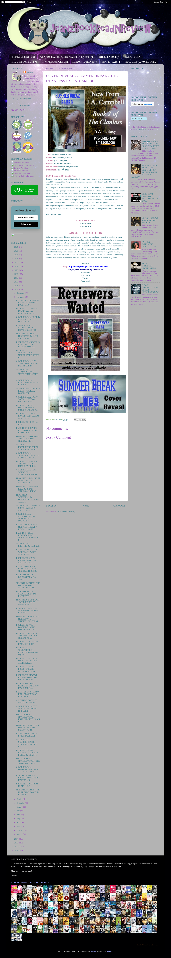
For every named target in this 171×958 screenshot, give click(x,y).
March (19, 826)
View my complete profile (21, 98)
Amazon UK (85, 226)
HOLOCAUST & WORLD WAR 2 (140, 61)
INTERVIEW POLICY (109, 56)
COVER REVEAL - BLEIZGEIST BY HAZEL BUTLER (27, 382)
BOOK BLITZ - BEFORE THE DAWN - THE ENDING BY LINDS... (26, 463)
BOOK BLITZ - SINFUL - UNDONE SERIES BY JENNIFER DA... (26, 560)
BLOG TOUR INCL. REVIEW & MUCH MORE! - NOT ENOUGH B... (27, 536)
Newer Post (52, 505)
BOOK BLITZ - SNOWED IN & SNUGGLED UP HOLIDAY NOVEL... (28, 344)
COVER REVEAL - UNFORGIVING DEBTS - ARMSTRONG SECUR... (27, 447)
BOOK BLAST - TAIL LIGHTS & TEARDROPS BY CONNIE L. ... (27, 685)
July (18, 810)
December (21, 293)
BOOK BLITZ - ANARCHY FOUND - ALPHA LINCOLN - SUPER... (27, 311)
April (19, 822)
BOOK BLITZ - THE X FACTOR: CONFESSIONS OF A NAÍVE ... (27, 415)
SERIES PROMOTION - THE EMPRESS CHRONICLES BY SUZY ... (28, 792)
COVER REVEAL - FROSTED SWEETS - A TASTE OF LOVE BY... (27, 769)
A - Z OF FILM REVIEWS (85, 61)
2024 (16, 254)
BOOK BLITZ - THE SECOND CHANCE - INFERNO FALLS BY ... (27, 407)
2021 (16, 266)
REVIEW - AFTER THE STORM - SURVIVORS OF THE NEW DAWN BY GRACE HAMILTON (144, 171)
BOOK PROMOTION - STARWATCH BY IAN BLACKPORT (26, 593)
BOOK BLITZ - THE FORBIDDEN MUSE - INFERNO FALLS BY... (26, 627)
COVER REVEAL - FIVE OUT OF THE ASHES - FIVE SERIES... (26, 708)
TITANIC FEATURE (111, 61)
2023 (16, 258)
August (20, 807)
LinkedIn (85, 275)
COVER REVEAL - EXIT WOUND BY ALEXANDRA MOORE (26, 472)
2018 (16, 278)
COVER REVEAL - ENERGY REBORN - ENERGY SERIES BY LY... (28, 319)
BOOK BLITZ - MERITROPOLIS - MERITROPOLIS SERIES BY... (27, 354)
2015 (16, 289)
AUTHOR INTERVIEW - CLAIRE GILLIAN (149, 244)
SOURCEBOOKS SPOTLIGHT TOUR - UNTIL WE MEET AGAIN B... (28, 718)
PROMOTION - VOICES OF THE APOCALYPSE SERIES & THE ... (27, 438)
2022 (16, 262)
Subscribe (26, 224)
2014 (16, 839)
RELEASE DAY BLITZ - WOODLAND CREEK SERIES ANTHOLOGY (26, 568)
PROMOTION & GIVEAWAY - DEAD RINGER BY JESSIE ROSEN (28, 602)
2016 (16, 285)
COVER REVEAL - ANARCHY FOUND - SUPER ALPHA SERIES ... (27, 373)
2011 (16, 850)
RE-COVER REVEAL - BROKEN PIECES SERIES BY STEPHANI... (28, 777)
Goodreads (85, 281)
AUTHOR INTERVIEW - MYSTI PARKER (149, 265)
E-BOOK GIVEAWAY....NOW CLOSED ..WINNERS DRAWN (150, 288)
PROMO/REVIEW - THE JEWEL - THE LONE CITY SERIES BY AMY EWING (150, 145)
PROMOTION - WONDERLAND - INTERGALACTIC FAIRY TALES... (27, 498)
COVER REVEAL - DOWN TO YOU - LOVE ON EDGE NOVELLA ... (27, 399)
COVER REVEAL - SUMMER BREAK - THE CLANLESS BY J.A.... (27, 455)
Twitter (85, 278)
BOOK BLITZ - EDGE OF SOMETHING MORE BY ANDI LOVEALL (27, 660)
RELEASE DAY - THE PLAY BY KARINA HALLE (28, 734)
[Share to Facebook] (82, 420)
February (20, 830)
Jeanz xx (29, 72)
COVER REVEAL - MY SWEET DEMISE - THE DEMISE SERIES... (27, 363)
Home (86, 505)
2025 (16, 251)
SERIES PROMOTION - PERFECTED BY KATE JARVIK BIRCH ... (27, 336)
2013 (16, 842)
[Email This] (75, 420)
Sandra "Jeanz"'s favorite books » (148, 945)
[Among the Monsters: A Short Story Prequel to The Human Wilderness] (155, 924)
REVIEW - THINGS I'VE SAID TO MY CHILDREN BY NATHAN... (27, 610)
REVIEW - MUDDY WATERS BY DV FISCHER (150, 220)
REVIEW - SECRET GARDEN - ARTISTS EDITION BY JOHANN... (27, 327)
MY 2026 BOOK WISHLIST (55, 61)
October (20, 799)
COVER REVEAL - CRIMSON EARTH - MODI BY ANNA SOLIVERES (25, 517)
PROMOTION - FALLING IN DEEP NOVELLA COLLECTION (28, 480)
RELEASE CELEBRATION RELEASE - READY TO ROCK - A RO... (27, 302)
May (19, 818)
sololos (93, 951)
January (20, 834)
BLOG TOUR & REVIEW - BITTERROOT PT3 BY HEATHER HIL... (27, 430)
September (21, 803)
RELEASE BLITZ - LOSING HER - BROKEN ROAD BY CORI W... (28, 694)
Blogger (109, 951)
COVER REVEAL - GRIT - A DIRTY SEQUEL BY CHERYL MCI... (28, 507)
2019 (16, 274)
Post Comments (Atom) (66, 511)
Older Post (119, 505)
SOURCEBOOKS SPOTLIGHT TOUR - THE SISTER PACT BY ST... (28, 761)
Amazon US (85, 223)
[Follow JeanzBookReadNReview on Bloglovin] (142, 105)
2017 (16, 281)
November (21, 297)
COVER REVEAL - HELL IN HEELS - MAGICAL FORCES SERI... (28, 390)
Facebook (85, 272)
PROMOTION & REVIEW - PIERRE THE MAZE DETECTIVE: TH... (27, 727)
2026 (16, 247)
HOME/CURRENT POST (23, 56)
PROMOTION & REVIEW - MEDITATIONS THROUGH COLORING (27, 618)
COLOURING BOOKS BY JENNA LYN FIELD (26, 701)
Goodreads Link (53, 214)
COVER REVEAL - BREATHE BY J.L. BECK (27, 544)
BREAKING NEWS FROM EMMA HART (27, 784)
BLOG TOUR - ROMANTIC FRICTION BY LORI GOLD (150, 197)
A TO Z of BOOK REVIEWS (24, 61)
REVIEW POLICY (132, 56)
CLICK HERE (142, 129)
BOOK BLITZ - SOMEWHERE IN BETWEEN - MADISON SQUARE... (27, 651)
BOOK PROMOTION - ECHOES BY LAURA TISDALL (26, 577)
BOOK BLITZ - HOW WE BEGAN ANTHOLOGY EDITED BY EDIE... (26, 677)
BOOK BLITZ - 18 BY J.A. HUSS (27, 423)
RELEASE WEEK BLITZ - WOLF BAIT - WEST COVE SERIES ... (27, 551)
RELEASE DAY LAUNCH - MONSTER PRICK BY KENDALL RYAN (27, 527)
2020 (16, 270)
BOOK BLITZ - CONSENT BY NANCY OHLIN (27, 642)
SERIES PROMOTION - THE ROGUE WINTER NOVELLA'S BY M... (28, 585)
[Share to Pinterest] (85, 420)
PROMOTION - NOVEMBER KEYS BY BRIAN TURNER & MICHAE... (28, 488)
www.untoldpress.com (68, 166)
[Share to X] (80, 420)
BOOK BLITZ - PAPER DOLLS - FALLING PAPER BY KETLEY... (26, 669)
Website (85, 263)
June (19, 814)
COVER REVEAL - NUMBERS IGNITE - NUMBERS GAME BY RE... (26, 743)
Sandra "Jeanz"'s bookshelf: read (30, 882)
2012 (16, 846)
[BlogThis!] (77, 420)
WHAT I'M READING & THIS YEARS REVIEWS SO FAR (67, 56)
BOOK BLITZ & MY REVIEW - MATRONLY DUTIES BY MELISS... (27, 752)
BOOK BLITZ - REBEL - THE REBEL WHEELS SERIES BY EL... (26, 635)
